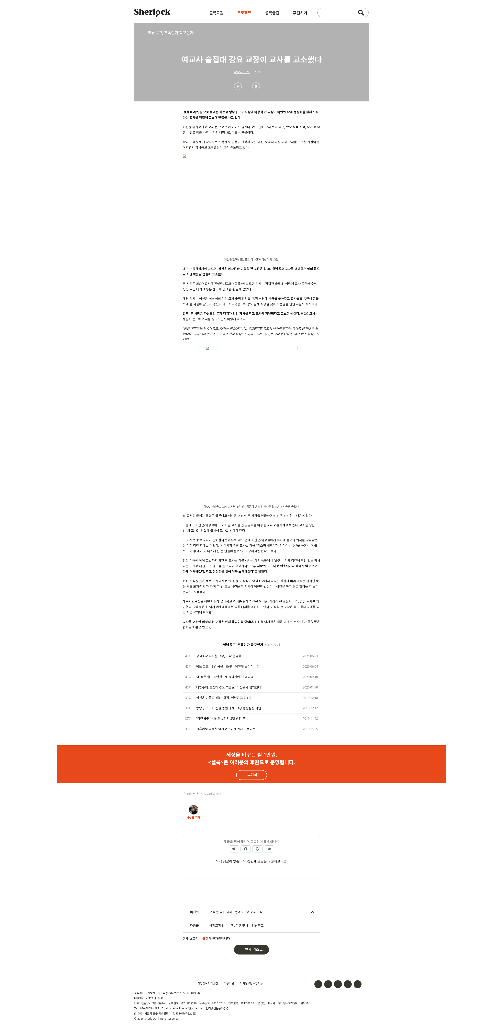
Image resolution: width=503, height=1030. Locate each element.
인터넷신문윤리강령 (217, 1008)
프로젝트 (244, 13)
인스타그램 (328, 984)
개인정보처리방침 (207, 983)
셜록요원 (216, 13)
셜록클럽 (272, 13)
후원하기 (300, 13)
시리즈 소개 (272, 645)
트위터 (338, 984)
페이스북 (318, 984)
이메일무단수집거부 (251, 983)
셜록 (163, 983)
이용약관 (229, 983)
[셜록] (152, 13)
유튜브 (348, 984)
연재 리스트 (254, 949)
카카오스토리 (358, 984)
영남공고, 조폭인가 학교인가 (170, 32)
